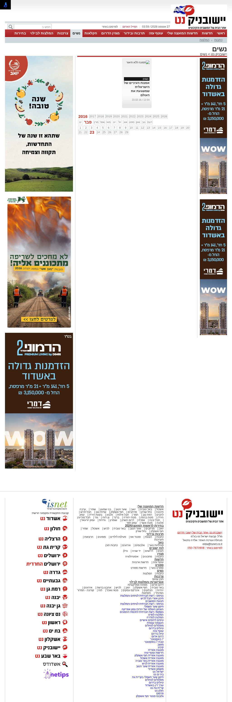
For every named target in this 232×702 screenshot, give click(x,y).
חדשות (207, 33)
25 (104, 132)
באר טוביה (146, 509)
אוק (138, 122)
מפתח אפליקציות (137, 584)
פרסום (160, 693)
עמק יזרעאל (88, 520)
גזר (96, 517)
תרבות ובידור (134, 33)
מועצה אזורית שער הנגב (149, 666)
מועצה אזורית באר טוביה (149, 660)
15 (159, 127)
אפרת (141, 520)
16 (165, 127)
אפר (102, 122)
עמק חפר (131, 522)
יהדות (160, 590)
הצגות (148, 536)
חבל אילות (122, 514)
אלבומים (140, 545)
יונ (114, 122)
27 (115, 132)
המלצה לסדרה (155, 617)
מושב (160, 644)
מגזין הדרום (110, 33)
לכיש (106, 528)
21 (80, 132)
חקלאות (91, 33)
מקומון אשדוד (156, 669)
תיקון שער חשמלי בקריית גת (148, 677)
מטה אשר (146, 522)
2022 (132, 116)
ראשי (221, 33)
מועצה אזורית (155, 650)
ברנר (116, 517)
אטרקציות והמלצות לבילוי (146, 582)
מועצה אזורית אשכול (152, 658)
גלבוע (109, 514)
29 (126, 132)
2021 (124, 116)
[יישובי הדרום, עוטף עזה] (199, 29)
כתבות (218, 40)
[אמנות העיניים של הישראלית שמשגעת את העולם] (138, 62)
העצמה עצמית (155, 622)
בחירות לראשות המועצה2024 (144, 525)
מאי (108, 122)
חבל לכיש (85, 512)
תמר (135, 514)
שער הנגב (121, 509)
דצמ (149, 122)
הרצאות (88, 536)
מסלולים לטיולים (154, 625)
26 (109, 132)
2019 (108, 116)
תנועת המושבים (154, 601)
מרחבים (132, 512)
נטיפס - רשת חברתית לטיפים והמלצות (142, 595)
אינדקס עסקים (131, 590)
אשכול (160, 509)
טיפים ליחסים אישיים (151, 620)
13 (148, 127)
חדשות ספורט (139, 567)
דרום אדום (158, 584)
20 (187, 127)
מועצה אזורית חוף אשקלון (149, 655)
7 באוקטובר (157, 639)
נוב (143, 122)
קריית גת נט (157, 688)
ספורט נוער (157, 567)
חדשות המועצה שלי (182, 33)
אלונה (160, 522)
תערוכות (159, 539)
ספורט (159, 565)
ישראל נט (158, 671)
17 (170, 127)
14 (153, 127)
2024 (148, 116)
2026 (164, 116)
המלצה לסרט (156, 614)
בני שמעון (105, 509)
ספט (131, 122)
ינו (80, 122)
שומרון (113, 520)
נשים (76, 33)
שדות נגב (101, 512)
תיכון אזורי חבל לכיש (152, 598)
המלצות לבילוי (41, 33)
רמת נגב (147, 514)
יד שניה (136, 550)
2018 (100, 116)
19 (182, 127)
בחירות (20, 33)
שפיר (93, 509)
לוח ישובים (156, 548)
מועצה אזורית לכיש (152, 663)
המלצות (204, 40)
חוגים (160, 550)
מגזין (160, 553)
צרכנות (62, 33)
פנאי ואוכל (112, 590)
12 (142, 127)
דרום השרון (127, 520)
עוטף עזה (156, 33)
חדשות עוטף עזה (154, 652)
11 (136, 127)
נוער (161, 542)
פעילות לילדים (118, 536)
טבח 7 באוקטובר (154, 641)
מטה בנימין (146, 517)
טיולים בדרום (156, 628)
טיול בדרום (157, 633)
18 (176, 127)
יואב (133, 509)
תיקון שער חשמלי (154, 606)
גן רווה (105, 517)
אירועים (126, 545)
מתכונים (147, 556)
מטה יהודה (129, 517)
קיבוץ (161, 647)
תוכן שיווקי (158, 579)
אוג (125, 122)
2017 (92, 116)
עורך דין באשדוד (154, 685)
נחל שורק (146, 512)
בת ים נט (158, 674)
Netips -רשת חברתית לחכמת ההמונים (142, 612)
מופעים (102, 536)
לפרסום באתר (110, 26)
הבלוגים (148, 590)
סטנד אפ (135, 536)
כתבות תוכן (111, 545)
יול (119, 122)
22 (85, 132)
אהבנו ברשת (104, 587)
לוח (100, 590)
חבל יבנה (154, 520)
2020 (116, 116)
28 (121, 132)
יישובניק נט (218, 54)
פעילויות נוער (156, 545)
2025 (156, 116)
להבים (160, 514)
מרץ (96, 122)
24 (98, 132)
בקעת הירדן (95, 514)
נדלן (125, 550)
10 (131, 127)
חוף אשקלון (117, 512)
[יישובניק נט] (196, 522)
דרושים (149, 550)
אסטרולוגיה (131, 556)
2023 (140, 116)
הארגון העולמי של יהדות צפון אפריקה (143, 609)
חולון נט (159, 690)
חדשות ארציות (140, 562)
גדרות (102, 520)
